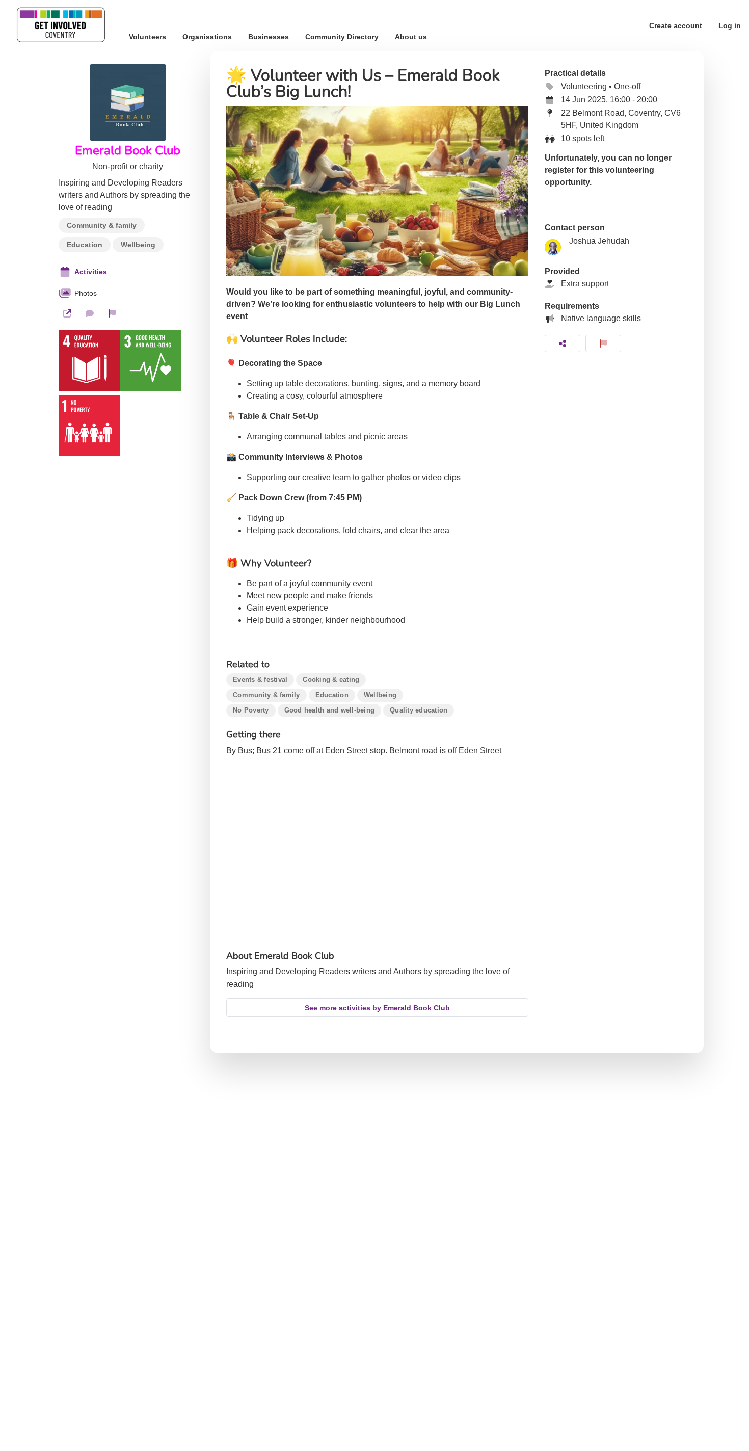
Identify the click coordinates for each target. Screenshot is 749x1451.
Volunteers (147, 37)
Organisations (207, 37)
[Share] (562, 343)
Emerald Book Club (127, 150)
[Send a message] (89, 313)
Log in (729, 25)
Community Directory (342, 37)
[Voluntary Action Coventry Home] (60, 25)
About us (411, 37)
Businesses (268, 37)
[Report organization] (112, 313)
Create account (675, 25)
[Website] (67, 313)
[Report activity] (603, 343)
